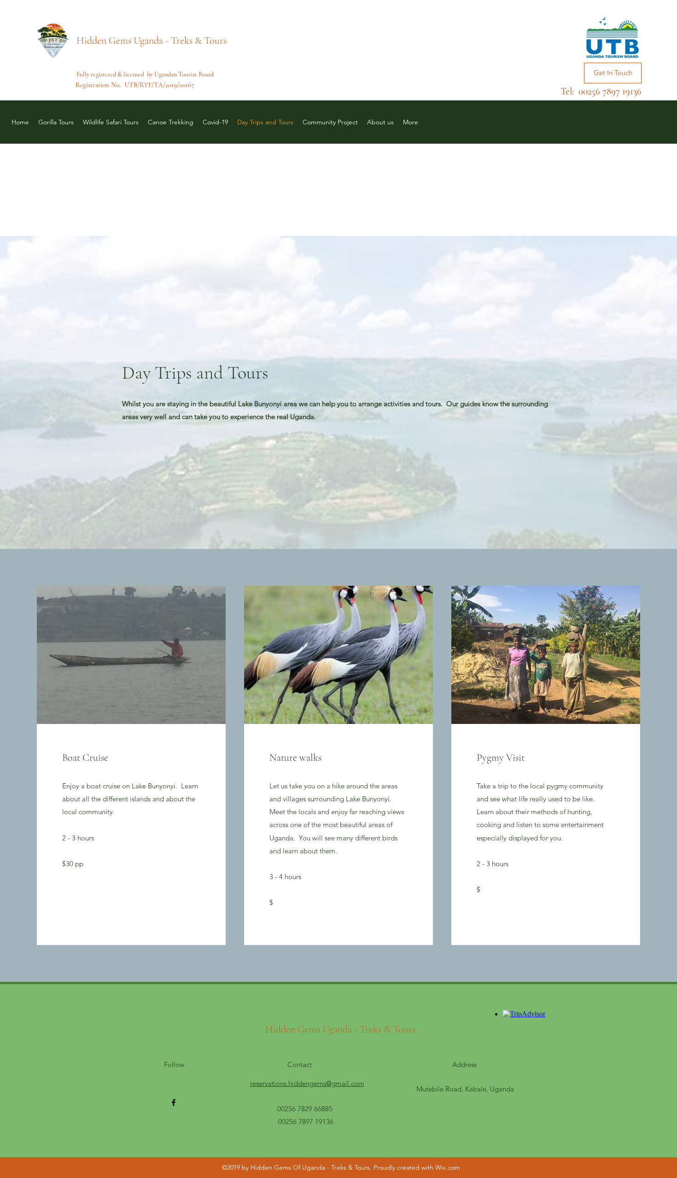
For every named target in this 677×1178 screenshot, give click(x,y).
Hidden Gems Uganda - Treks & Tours (151, 41)
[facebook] (173, 1102)
